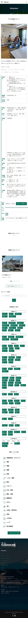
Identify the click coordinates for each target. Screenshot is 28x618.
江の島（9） (5, 313)
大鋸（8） (4, 359)
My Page (3, 567)
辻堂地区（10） (14, 334)
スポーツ (9, 486)
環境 (11, 69)
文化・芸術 (10, 490)
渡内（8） (11, 348)
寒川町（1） (17, 443)
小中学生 (9, 518)
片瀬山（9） (5, 316)
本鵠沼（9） (17, 330)
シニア (13, 72)
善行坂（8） (10, 382)
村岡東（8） (5, 348)
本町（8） (11, 362)
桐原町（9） (10, 409)
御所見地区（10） (14, 429)
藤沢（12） (5, 362)
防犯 (8, 474)
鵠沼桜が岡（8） (6, 325)
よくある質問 (4, 560)
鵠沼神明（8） (11, 357)
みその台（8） (5, 377)
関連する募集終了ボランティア (14, 286)
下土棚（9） (5, 425)
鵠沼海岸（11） (20, 322)
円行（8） (4, 400)
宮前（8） (4, 345)
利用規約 (14, 613)
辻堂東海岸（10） (14, 339)
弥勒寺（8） (11, 350)
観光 (8, 482)
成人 (1, 72)
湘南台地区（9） (14, 407)
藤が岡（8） (17, 359)
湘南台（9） (5, 412)
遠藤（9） (4, 394)
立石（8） (4, 387)
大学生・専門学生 (6, 72)
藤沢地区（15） (14, 354)
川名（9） (22, 345)
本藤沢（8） (23, 385)
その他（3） (5, 445)
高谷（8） (10, 345)
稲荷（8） (12, 377)
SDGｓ (19, 69)
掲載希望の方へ (4, 563)
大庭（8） (4, 385)
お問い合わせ (4, 570)
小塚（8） (16, 345)
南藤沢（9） (20, 327)
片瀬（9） (11, 313)
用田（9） (4, 434)
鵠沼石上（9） (22, 325)
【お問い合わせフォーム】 (14, 587)
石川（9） (18, 380)
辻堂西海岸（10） (19, 336)
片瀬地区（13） (14, 311)
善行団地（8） (18, 382)
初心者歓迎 (17, 72)
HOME (2, 553)
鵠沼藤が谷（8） (12, 327)
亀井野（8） (5, 380)
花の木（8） (18, 377)
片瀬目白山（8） (12, 316)
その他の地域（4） (14, 438)
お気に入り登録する (21, 203)
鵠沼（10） (5, 322)
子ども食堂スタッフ (6, 274)
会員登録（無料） (5, 565)
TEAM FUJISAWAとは (5, 558)
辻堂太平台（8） (6, 339)
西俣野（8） (11, 380)
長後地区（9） (14, 422)
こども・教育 (15, 69)
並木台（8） (5, 350)
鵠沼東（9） (5, 327)
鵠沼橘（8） (10, 330)
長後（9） (17, 425)
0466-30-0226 (4, 587)
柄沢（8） (17, 348)
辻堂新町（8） (17, 368)
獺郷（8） (10, 434)
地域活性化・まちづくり (4, 69)
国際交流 (9, 498)
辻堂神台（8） (5, 371)
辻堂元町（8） (11, 336)
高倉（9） (11, 425)
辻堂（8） (4, 336)
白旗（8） (17, 385)
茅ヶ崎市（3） (5, 443)
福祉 (8, 69)
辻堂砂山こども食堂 (5, 66)
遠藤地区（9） (14, 416)
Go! (14, 300)
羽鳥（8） (4, 368)
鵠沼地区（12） (14, 320)
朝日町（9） (10, 359)
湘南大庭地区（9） (14, 391)
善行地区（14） (14, 375)
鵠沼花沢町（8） (12, 322)
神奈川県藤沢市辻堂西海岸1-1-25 (13, 582)
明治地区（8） (14, 366)
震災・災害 (10, 494)
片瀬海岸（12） (18, 313)
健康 (8, 470)
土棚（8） (17, 412)
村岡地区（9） (14, 343)
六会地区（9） (14, 398)
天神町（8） (17, 403)
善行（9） (4, 382)
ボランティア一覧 (14, 533)
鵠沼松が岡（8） (14, 325)
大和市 (11, 443)
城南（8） (10, 368)
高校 (10, 72)
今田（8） (23, 400)
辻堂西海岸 (23, 69)
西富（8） (18, 357)
